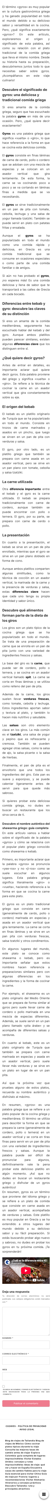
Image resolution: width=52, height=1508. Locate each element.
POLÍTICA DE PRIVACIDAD (32, 1426)
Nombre (7, 1338)
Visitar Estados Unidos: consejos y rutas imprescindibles (23, 1461)
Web (4, 1369)
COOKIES (11, 1426)
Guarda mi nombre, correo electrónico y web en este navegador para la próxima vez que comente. (26, 1392)
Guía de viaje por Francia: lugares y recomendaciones (26, 1476)
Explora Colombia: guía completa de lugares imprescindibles (25, 1455)
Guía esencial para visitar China (23, 1473)
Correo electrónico (15, 1354)
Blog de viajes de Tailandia (20, 1440)
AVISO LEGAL (26, 1429)
